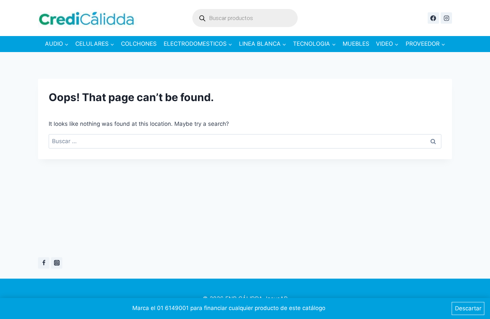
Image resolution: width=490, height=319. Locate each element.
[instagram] (56, 263)
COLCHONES (139, 43)
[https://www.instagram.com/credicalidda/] (446, 18)
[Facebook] (43, 263)
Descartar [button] (468, 308)
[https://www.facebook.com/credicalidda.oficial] (433, 18)
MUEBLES (356, 43)
